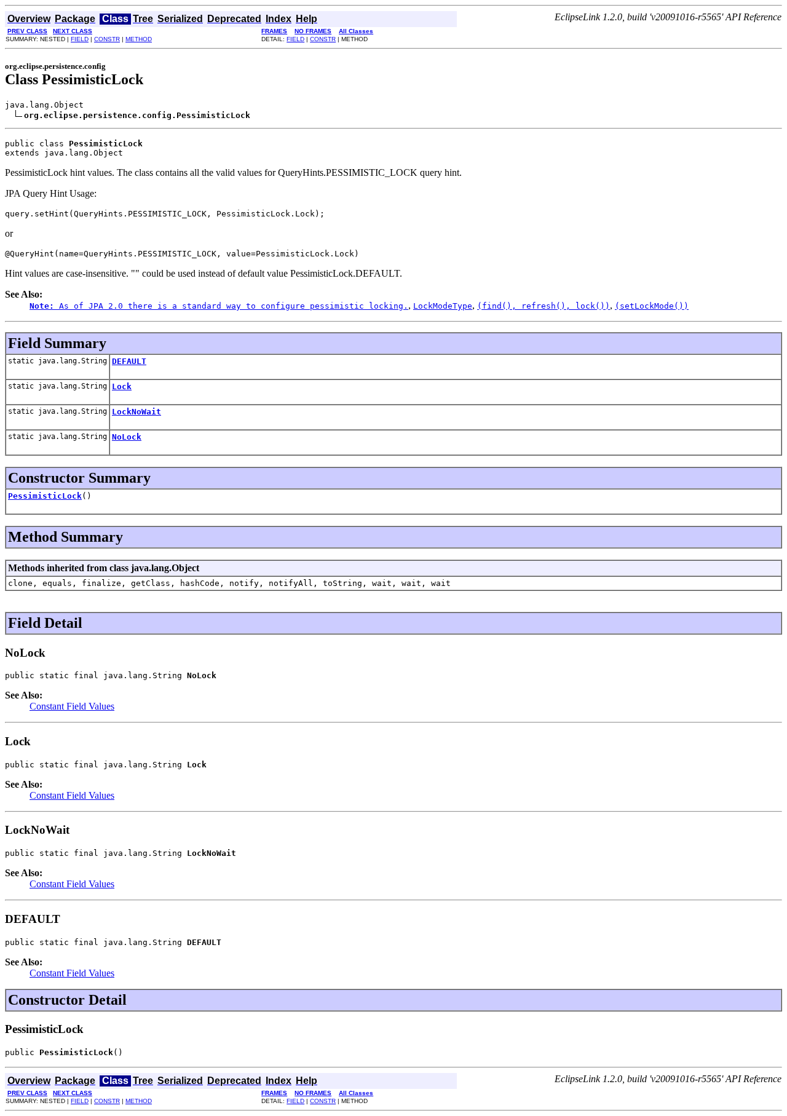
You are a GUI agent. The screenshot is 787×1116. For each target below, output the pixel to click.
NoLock (126, 436)
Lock (122, 386)
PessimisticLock (45, 496)
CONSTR (107, 39)
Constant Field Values (72, 706)
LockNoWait (136, 411)
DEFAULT (129, 361)
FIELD (80, 39)
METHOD (138, 39)
